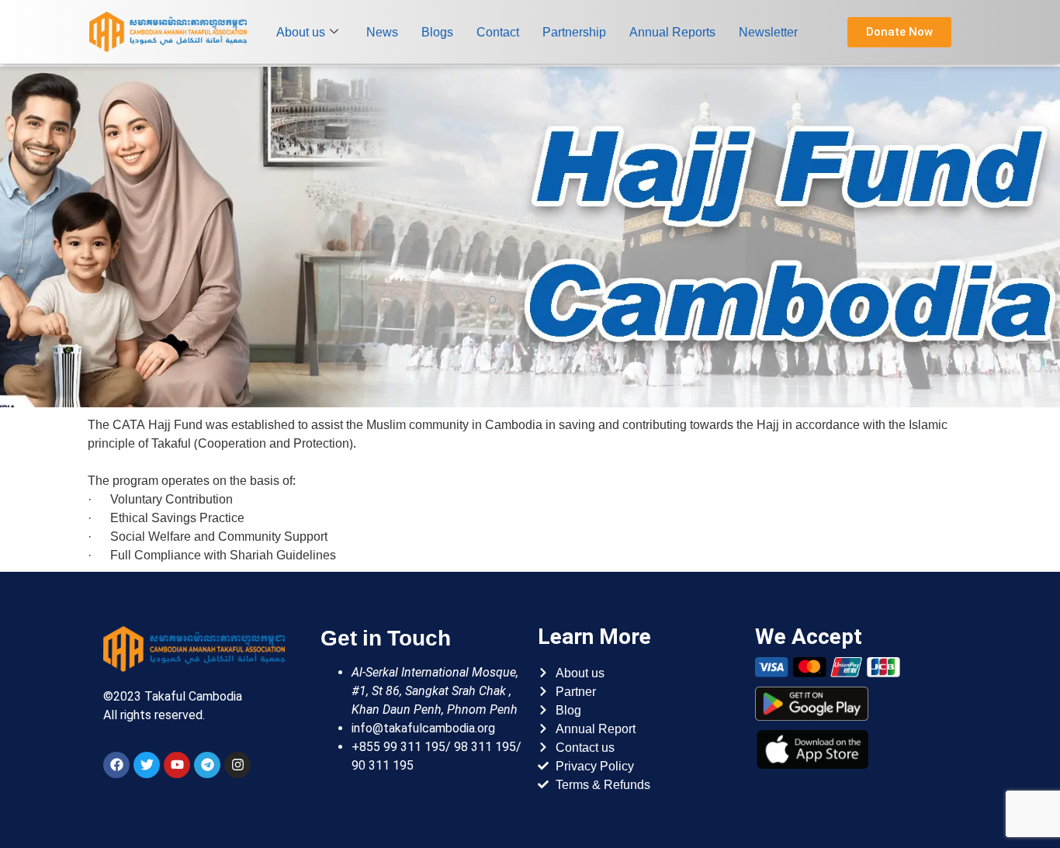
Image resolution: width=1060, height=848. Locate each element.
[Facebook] (116, 765)
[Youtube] (177, 765)
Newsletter (768, 31)
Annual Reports (672, 31)
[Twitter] (146, 765)
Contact (497, 31)
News (382, 31)
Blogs (437, 31)
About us (300, 31)
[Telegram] (207, 765)
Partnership (574, 31)
